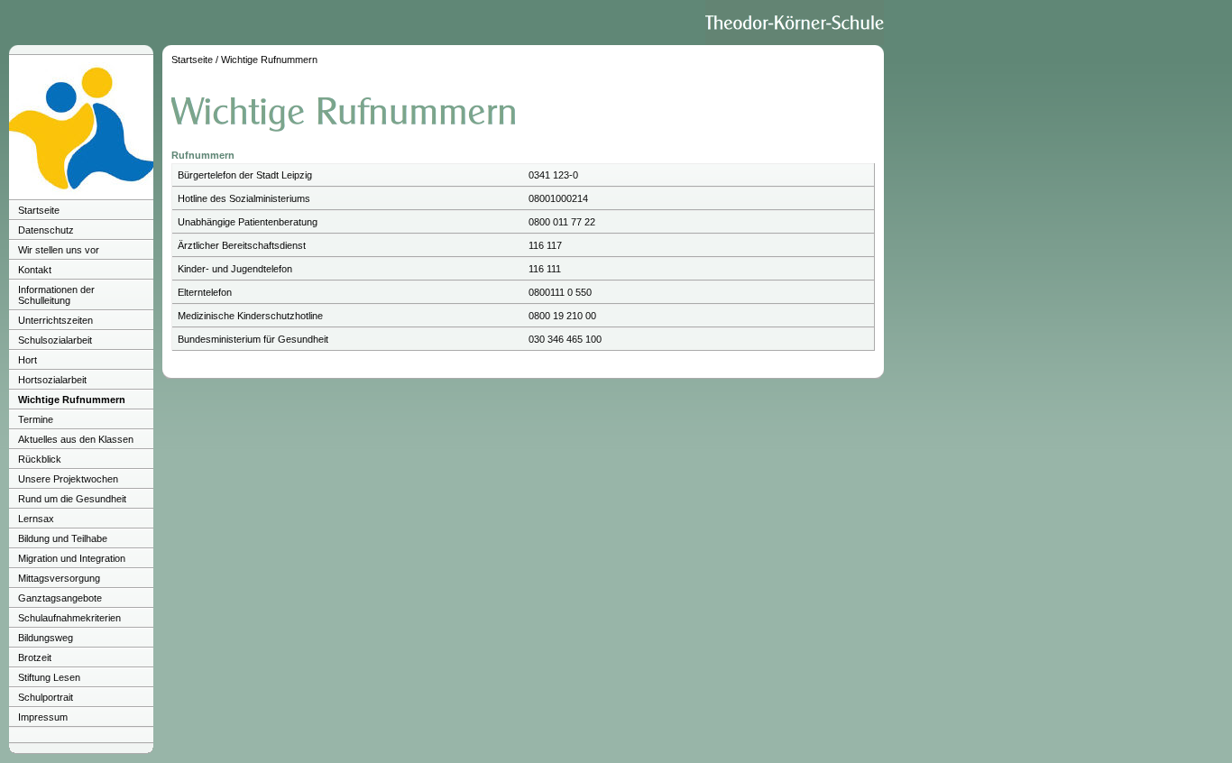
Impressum (43, 717)
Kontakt (34, 269)
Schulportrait (45, 697)
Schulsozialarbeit (55, 340)
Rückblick (39, 459)
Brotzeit (34, 657)
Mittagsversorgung (59, 578)
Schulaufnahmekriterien (69, 617)
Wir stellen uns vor (58, 249)
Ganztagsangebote (60, 598)
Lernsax (36, 518)
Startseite (39, 210)
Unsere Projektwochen (68, 478)
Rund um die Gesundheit (72, 498)
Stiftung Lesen (49, 677)
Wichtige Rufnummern (71, 399)
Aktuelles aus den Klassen (75, 439)
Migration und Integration (71, 558)
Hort (27, 359)
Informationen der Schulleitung (56, 295)
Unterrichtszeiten (55, 320)
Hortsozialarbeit (52, 379)
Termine (35, 419)
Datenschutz (46, 230)
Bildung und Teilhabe (62, 538)
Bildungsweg (45, 637)
